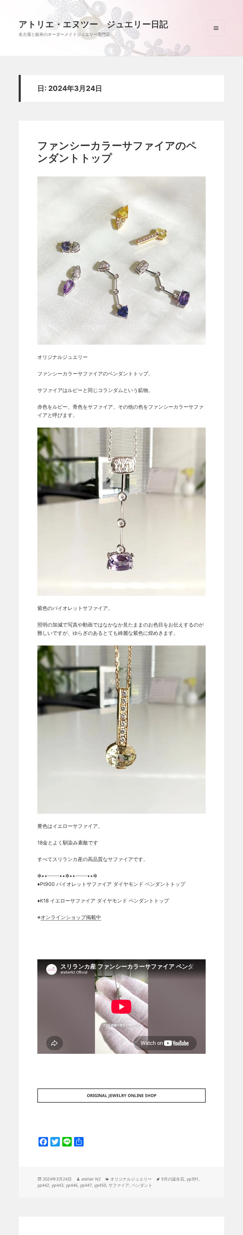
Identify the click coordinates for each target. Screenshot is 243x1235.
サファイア (118, 1185)
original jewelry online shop (121, 1095)
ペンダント (142, 1185)
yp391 (193, 1179)
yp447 (86, 1185)
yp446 (72, 1185)
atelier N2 (91, 1179)
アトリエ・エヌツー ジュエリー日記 (93, 24)
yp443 (57, 1185)
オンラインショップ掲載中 (71, 917)
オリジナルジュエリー (131, 1179)
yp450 (100, 1185)
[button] (121, 260)
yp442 (43, 1185)
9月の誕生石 (172, 1179)
